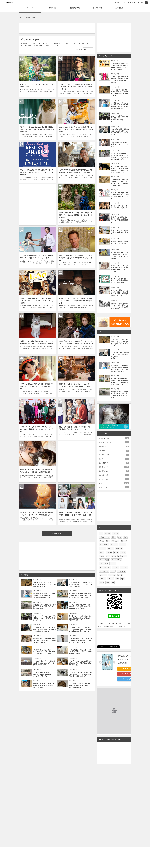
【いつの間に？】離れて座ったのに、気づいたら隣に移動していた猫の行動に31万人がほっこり (44, 584)
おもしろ (110, 579)
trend (117, 579)
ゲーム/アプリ (104, 571)
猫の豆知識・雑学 (113, 455)
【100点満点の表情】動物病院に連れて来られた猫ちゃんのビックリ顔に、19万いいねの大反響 (80, 584)
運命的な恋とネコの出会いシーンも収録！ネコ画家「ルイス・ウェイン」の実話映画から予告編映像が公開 (75, 301)
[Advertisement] (56, 27)
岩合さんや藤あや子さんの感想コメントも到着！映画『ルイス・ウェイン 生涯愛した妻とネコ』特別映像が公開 (75, 215)
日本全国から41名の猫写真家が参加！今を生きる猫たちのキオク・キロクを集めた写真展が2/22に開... (119, 306)
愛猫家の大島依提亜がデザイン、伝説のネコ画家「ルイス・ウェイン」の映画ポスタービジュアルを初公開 (36, 301)
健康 (107, 556)
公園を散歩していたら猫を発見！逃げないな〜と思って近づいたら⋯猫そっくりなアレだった (44, 606)
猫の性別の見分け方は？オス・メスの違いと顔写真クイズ (119, 207)
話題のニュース (104, 537)
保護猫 (114, 556)
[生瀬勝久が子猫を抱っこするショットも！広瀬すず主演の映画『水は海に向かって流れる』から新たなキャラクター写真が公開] (76, 68)
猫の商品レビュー (113, 471)
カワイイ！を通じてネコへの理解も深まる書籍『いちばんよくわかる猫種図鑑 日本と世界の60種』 (120, 79)
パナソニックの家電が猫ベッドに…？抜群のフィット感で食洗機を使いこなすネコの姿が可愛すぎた (44, 674)
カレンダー (103, 575)
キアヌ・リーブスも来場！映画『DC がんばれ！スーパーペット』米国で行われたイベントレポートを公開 (37, 429)
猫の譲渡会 (113, 450)
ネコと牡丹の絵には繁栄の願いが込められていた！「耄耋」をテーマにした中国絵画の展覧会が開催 (119, 182)
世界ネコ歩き (122, 556)
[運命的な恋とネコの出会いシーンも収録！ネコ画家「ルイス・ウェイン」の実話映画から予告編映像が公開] (76, 282)
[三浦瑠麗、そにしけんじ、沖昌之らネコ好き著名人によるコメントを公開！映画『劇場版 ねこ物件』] (76, 368)
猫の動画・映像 (113, 479)
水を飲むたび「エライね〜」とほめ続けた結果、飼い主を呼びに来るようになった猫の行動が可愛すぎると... (44, 595)
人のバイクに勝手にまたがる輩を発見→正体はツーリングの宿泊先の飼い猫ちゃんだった (44, 618)
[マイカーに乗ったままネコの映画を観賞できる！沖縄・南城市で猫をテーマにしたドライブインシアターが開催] (37, 154)
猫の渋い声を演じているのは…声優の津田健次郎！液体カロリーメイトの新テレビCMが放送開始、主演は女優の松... (37, 129)
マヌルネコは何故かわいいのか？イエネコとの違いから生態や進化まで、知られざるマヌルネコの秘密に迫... (119, 156)
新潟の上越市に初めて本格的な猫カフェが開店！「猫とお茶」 (119, 232)
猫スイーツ (114, 544)
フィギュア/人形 (116, 560)
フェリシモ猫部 (104, 560)
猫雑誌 (126, 537)
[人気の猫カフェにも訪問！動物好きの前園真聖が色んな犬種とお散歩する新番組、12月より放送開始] (76, 154)
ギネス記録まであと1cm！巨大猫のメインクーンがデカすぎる (119, 144)
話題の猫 (115, 533)
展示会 (116, 552)
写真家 (102, 556)
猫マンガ (124, 541)
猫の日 (102, 552)
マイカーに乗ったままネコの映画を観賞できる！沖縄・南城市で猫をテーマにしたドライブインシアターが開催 (36, 172)
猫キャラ (102, 548)
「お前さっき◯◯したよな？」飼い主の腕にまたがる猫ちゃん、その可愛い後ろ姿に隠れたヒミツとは (44, 629)
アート (120, 575)
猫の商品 (113, 483)
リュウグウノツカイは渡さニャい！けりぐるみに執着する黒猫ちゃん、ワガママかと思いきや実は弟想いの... (119, 169)
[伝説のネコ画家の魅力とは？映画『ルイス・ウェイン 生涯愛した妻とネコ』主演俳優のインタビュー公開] (76, 239)
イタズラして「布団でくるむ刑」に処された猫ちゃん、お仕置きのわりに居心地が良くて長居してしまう (80, 674)
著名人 (114, 537)
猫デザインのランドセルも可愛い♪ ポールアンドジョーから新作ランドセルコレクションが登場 (119, 268)
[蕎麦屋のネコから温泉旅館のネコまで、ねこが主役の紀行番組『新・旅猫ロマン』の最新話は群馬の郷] (37, 325)
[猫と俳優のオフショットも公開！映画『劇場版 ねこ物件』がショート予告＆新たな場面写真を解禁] (37, 453)
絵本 (119, 537)
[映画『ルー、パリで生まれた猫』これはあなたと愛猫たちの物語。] (37, 68)
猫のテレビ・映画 (113, 438)
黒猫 (101, 533)
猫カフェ (113, 459)
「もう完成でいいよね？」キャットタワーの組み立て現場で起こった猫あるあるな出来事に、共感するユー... (80, 629)
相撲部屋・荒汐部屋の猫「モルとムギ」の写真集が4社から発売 (120, 243)
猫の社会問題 (113, 446)
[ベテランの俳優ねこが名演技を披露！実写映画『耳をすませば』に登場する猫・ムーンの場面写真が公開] (37, 368)
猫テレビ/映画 (104, 544)
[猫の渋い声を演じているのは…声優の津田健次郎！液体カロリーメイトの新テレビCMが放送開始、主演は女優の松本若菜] (37, 111)
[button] (146, 2)
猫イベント (119, 548)
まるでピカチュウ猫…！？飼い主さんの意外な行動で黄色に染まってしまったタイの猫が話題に (119, 255)
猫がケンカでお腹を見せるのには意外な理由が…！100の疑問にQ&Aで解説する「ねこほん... (120, 195)
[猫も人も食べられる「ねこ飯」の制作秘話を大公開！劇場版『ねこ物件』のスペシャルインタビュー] (76, 411)
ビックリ (113, 563)
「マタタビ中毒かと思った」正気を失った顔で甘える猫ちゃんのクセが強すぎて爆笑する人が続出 (44, 663)
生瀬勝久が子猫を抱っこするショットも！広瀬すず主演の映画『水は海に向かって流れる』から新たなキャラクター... (75, 86)
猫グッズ (122, 544)
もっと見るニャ (56, 533)
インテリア (112, 575)
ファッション (104, 563)
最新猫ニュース (113, 467)
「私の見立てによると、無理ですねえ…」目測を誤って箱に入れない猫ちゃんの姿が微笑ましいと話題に (44, 651)
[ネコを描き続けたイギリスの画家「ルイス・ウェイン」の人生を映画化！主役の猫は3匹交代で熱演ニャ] (76, 325)
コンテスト (124, 567)
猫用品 (102, 541)
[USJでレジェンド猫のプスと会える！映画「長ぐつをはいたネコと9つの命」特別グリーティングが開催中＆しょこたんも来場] (76, 111)
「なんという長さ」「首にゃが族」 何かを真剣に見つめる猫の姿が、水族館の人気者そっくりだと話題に (80, 640)
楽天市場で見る (126, 674)
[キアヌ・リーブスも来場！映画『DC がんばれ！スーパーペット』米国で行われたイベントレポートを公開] (37, 411)
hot (113, 582)
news (107, 582)
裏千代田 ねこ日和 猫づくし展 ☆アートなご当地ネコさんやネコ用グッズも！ (119, 280)
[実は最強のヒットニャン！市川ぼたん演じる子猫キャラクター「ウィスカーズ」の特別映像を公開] (37, 496)
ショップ (115, 567)
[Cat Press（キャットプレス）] (9, 2)
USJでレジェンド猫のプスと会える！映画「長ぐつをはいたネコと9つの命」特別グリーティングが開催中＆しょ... (76, 129)
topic (122, 579)
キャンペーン (121, 571)
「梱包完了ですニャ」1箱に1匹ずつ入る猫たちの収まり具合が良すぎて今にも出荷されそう (80, 663)
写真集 (123, 552)
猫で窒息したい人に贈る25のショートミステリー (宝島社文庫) (126, 659)
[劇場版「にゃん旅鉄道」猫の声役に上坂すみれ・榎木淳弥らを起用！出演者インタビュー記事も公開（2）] (76, 496)
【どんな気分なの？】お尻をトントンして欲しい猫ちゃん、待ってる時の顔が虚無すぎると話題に (80, 651)
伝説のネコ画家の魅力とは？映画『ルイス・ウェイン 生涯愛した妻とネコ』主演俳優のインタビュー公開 (75, 258)
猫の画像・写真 (113, 475)
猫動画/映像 (115, 541)
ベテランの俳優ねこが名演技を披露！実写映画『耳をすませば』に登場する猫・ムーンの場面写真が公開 (36, 386)
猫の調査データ (113, 463)
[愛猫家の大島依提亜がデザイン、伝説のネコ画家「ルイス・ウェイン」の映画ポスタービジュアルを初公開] (37, 282)
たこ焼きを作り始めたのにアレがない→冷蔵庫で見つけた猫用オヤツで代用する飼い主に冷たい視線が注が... (80, 595)
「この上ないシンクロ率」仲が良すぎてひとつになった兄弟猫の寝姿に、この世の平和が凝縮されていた (80, 685)
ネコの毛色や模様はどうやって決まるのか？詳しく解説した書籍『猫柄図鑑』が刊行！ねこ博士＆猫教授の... (119, 66)
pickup (102, 582)
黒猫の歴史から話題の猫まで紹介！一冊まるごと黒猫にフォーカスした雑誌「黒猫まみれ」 (119, 220)
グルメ (113, 571)
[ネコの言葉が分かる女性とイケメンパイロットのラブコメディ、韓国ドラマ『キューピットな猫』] (37, 239)
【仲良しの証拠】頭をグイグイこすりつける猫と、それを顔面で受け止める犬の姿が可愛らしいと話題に (80, 606)
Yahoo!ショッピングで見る (126, 679)
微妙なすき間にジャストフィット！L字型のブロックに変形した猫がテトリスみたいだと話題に (44, 685)
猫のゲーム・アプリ (113, 442)
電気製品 (107, 533)
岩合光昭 (109, 552)
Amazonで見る (126, 668)
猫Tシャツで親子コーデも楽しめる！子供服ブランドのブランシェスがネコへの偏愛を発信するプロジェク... (120, 293)
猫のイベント (113, 487)
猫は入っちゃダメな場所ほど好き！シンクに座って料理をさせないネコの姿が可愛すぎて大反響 (44, 640)
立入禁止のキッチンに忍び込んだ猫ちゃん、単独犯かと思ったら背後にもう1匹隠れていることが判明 (80, 618)
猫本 (107, 541)
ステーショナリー (105, 567)
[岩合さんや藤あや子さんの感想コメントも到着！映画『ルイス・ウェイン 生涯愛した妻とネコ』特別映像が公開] (76, 197)
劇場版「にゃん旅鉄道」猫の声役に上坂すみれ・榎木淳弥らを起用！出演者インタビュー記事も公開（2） (75, 515)
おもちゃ (102, 579)
